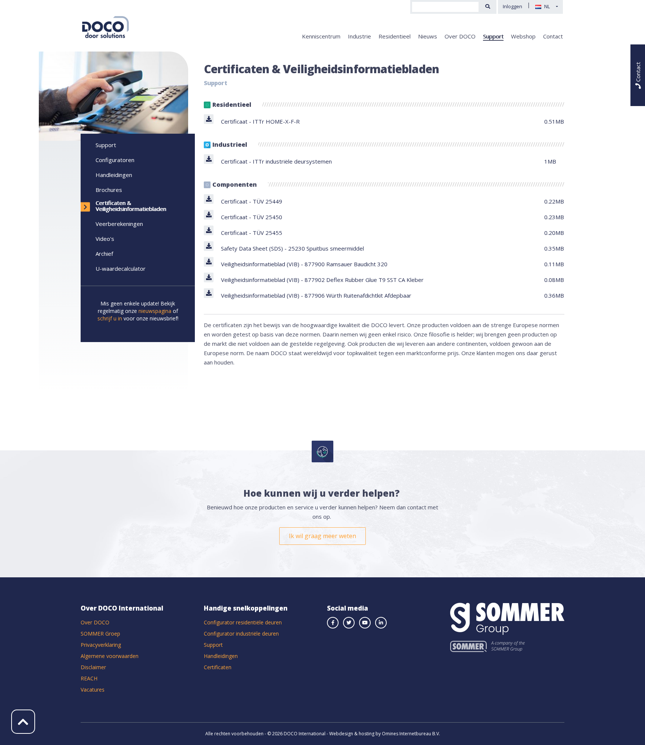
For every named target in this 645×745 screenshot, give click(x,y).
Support (493, 36)
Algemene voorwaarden (109, 655)
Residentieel (394, 36)
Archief (104, 253)
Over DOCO (460, 36)
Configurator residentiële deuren (243, 622)
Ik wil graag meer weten (322, 536)
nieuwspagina (154, 310)
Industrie (359, 36)
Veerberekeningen (119, 223)
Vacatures (93, 689)
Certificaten (217, 667)
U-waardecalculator (121, 268)
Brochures (109, 189)
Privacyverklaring (101, 644)
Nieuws (427, 36)
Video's (105, 238)
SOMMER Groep (100, 633)
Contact (553, 36)
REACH (89, 678)
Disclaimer (93, 667)
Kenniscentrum (321, 36)
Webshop (523, 36)
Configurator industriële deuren (241, 633)
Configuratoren (115, 160)
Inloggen (512, 6)
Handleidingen (114, 175)
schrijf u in (109, 318)
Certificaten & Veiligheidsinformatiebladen (131, 205)
